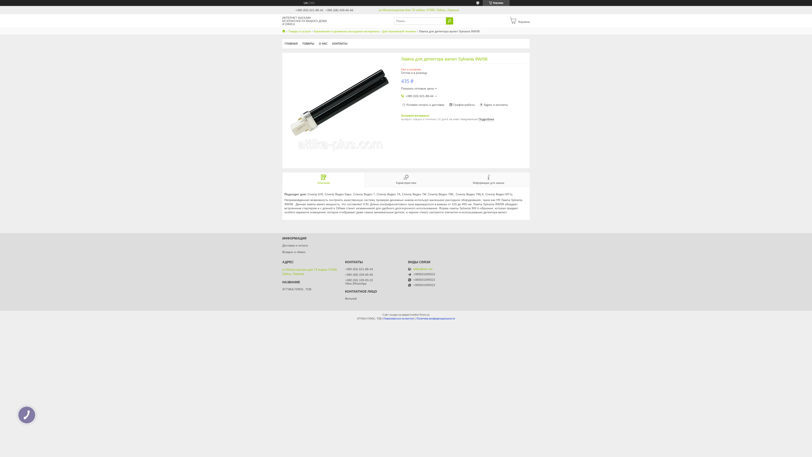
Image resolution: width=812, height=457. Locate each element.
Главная (291, 43)
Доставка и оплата (295, 245)
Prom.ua (424, 314)
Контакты (339, 43)
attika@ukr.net (422, 269)
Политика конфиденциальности (436, 318)
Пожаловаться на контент (399, 318)
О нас (323, 43)
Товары (308, 43)
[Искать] (449, 21)
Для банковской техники (399, 31)
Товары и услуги (299, 31)
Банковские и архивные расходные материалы (346, 31)
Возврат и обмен (294, 252)
